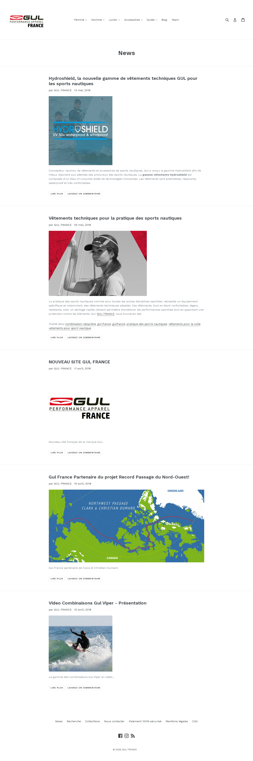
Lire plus (57, 194)
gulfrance (118, 324)
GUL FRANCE (105, 313)
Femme (81, 19)
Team (175, 19)
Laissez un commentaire (84, 194)
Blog (164, 19)
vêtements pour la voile (184, 324)
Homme (98, 19)
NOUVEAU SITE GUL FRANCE (79, 361)
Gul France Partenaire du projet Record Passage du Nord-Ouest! (119, 477)
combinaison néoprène (80, 324)
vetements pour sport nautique (70, 328)
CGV (195, 721)
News (58, 721)
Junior (115, 19)
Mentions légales (177, 721)
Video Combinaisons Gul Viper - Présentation (97, 603)
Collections (92, 721)
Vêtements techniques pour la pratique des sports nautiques (115, 218)
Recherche (74, 721)
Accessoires (134, 19)
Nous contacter (114, 721)
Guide (153, 19)
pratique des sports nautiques (146, 324)
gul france (104, 324)
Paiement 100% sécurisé (145, 721)
